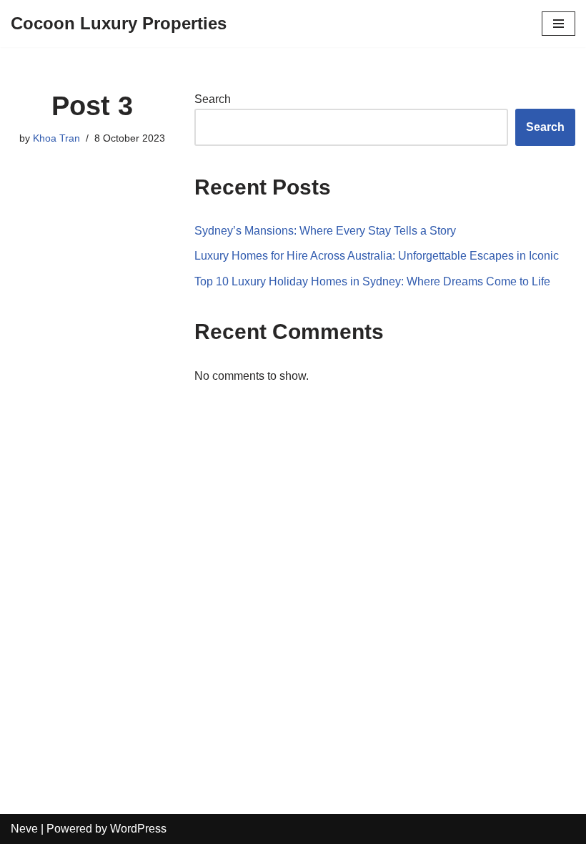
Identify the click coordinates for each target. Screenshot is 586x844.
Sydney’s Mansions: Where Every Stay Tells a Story (325, 231)
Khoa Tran (56, 138)
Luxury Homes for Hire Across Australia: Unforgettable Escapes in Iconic (376, 256)
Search (212, 99)
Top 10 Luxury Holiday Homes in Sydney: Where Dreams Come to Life (372, 281)
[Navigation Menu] (558, 23)
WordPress (138, 829)
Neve (24, 829)
